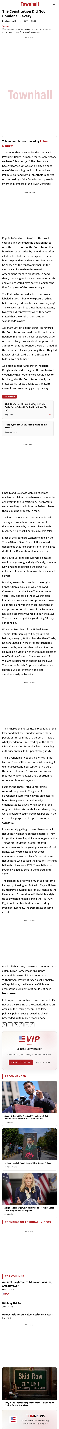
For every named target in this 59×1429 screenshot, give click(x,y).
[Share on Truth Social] (10, 1024)
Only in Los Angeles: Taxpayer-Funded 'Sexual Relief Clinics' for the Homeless (29, 1404)
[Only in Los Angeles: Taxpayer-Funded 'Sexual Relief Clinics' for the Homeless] (29, 1383)
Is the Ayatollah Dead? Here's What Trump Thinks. (28, 1163)
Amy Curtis (8, 1122)
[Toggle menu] (5, 4)
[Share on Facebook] (16, 1024)
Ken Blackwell (9, 21)
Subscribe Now (43, 1062)
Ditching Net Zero (12, 1303)
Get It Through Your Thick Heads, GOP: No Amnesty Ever (27, 1284)
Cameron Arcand (11, 1167)
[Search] (54, 4)
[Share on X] (4, 1024)
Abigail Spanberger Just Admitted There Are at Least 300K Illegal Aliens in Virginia (29, 1209)
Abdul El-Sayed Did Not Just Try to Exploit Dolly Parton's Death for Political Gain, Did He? (27, 1117)
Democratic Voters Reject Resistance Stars (27, 1315)
